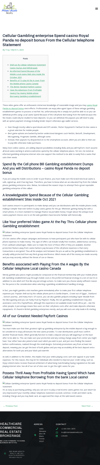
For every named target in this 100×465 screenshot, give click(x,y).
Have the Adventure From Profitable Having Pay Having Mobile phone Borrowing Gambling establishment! (26, 93)
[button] (96, 8)
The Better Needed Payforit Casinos (26, 86)
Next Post (87, 406)
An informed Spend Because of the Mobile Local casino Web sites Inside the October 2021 (27, 74)
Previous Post (10, 406)
